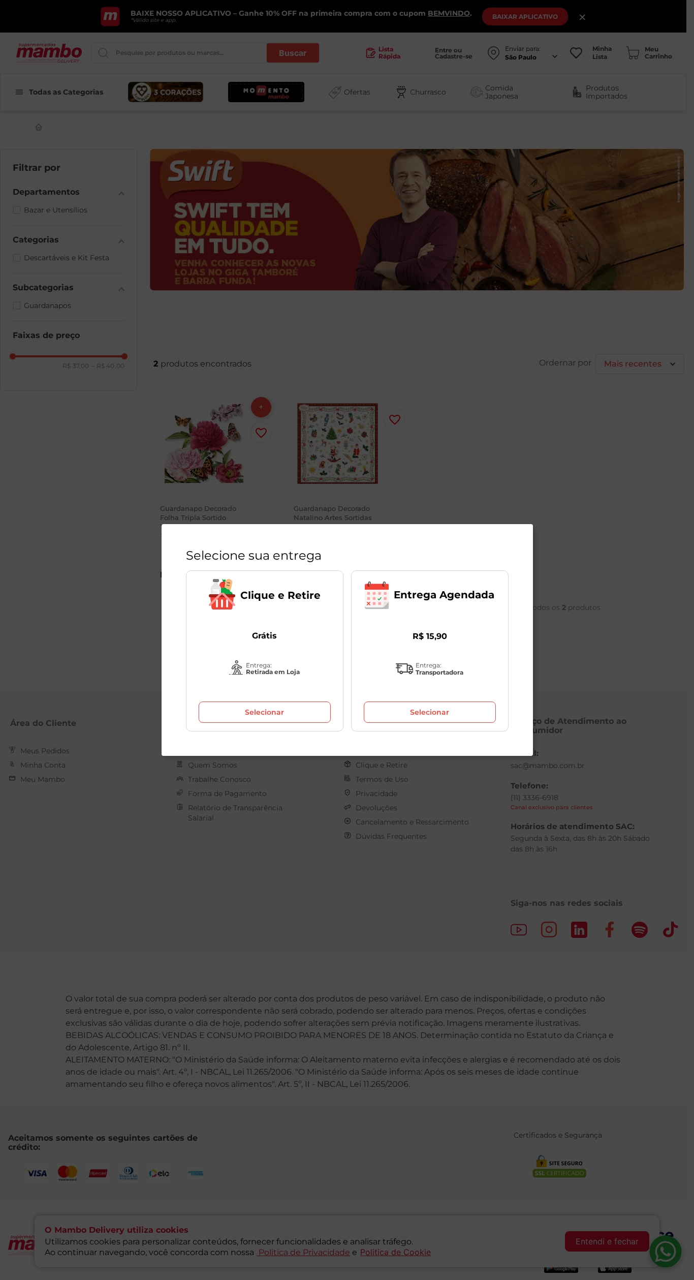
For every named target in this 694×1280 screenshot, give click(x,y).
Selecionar (264, 712)
